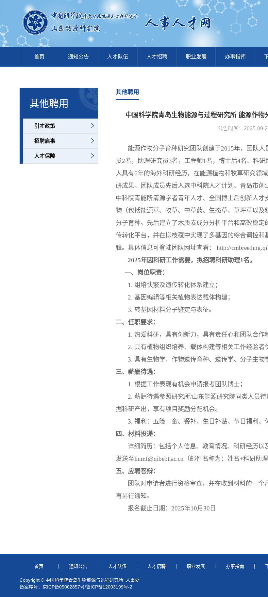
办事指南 (235, 56)
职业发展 (196, 56)
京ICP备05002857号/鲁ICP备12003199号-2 (87, 586)
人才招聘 (156, 56)
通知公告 (78, 56)
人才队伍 (117, 56)
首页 (39, 56)
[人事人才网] (142, 36)
